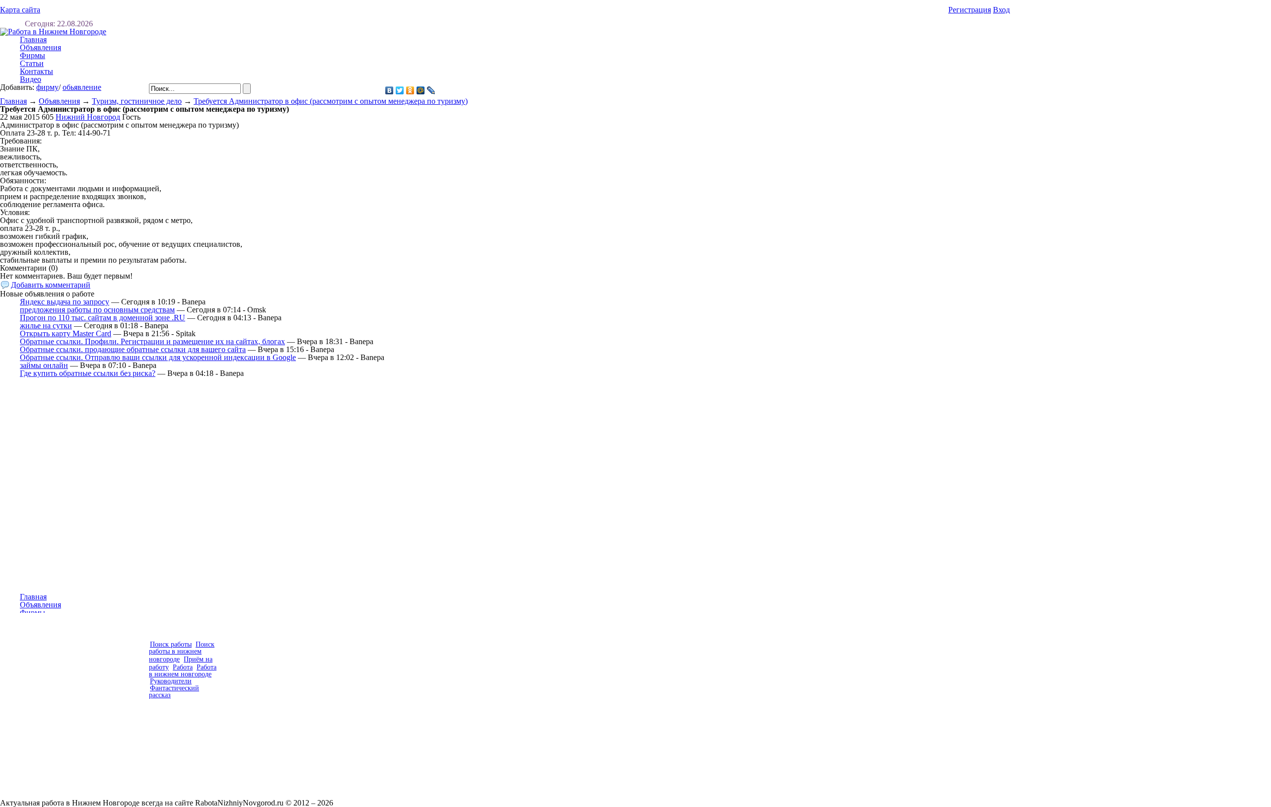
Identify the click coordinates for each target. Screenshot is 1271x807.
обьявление (82, 87)
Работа (183, 667)
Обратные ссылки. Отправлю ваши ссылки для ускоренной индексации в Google (158, 357)
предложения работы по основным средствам (97, 309)
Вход (1001, 9)
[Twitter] (400, 90)
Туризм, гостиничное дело (137, 101)
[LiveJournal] (431, 90)
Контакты (36, 71)
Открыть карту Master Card (65, 333)
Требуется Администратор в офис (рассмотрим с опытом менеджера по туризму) (331, 101)
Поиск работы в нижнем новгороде (181, 652)
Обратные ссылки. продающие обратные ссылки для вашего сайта (133, 349)
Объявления (40, 47)
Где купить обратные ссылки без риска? (87, 373)
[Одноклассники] (410, 90)
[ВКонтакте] (389, 90)
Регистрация (969, 9)
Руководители (171, 681)
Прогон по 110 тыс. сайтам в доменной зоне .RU (102, 317)
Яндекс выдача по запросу (64, 301)
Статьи (32, 63)
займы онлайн (44, 365)
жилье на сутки (46, 325)
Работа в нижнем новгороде (182, 670)
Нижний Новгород (88, 117)
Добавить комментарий (50, 285)
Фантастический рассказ (174, 691)
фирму (47, 87)
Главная (13, 101)
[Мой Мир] (421, 90)
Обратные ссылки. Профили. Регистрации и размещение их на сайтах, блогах (152, 341)
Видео (30, 79)
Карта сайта (20, 9)
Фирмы (32, 55)
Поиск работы (171, 644)
